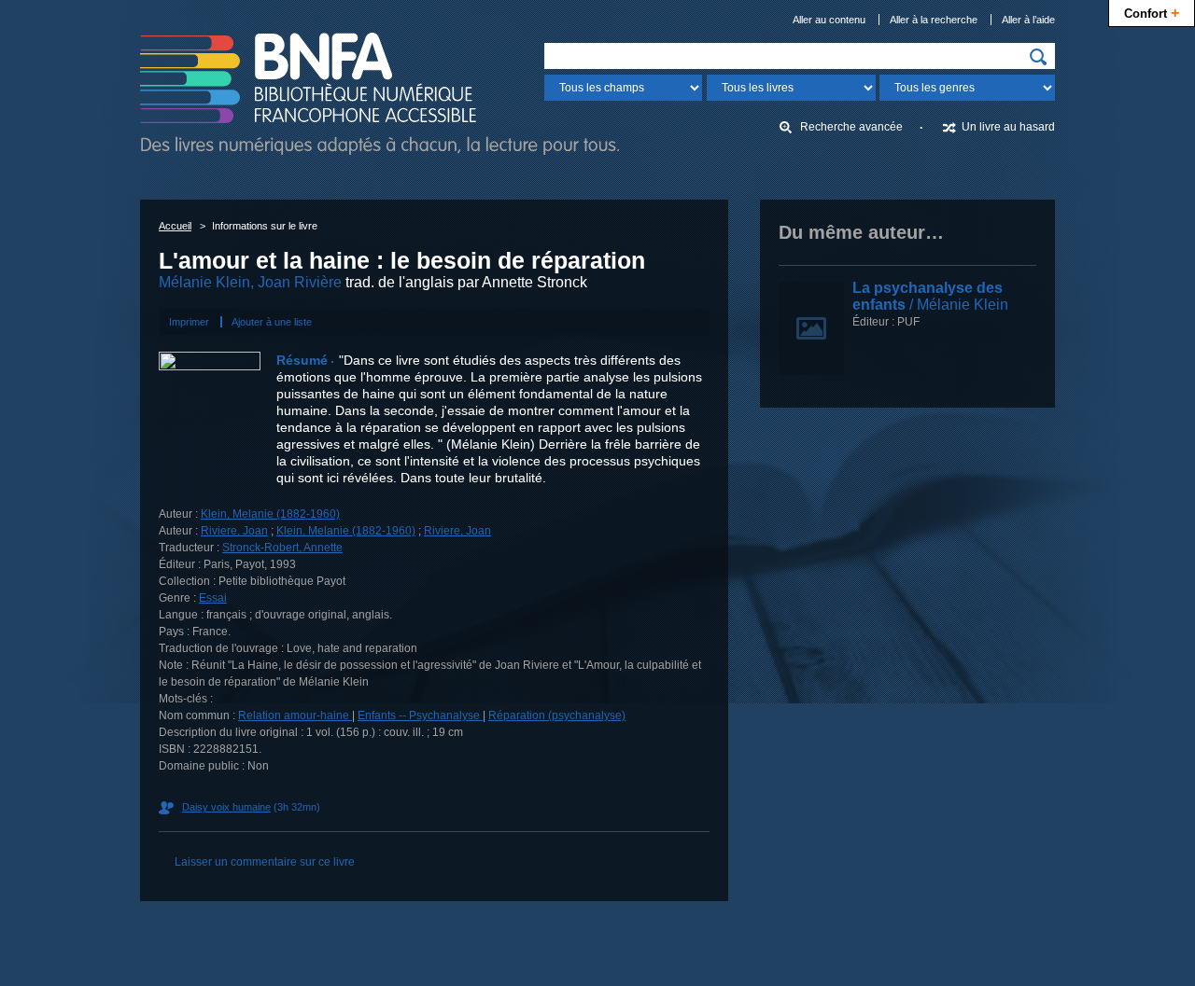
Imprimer (189, 321)
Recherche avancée (851, 126)
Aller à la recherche (933, 19)
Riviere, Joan (234, 530)
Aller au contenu (829, 19)
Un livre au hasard (1008, 126)
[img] (1038, 57)
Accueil (175, 225)
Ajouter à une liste (272, 321)
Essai (213, 597)
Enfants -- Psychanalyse (420, 715)
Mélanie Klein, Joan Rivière (250, 282)
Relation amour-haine (295, 715)
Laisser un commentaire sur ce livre (265, 861)
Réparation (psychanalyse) (557, 715)
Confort (1151, 12)
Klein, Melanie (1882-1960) (270, 514)
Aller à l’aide (1028, 19)
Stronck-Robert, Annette (282, 547)
